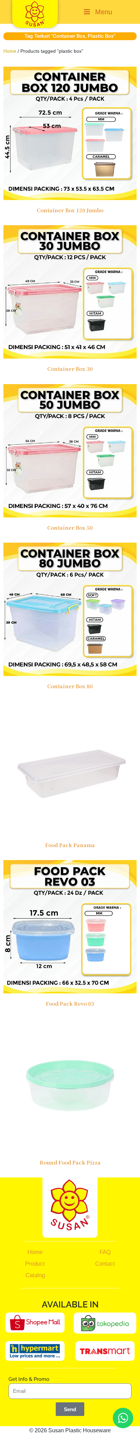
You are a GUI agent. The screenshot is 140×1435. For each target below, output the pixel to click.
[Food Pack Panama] (70, 767)
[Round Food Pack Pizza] (70, 1085)
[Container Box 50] (70, 450)
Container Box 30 (70, 368)
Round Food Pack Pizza (70, 1162)
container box (69, 36)
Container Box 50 (70, 527)
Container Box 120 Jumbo (70, 210)
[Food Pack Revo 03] (70, 926)
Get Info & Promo (28, 1379)
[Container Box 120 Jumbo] (70, 132)
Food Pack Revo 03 (70, 1003)
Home (9, 51)
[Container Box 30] (70, 291)
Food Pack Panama (70, 844)
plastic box (101, 36)
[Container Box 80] (70, 609)
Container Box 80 (70, 686)
